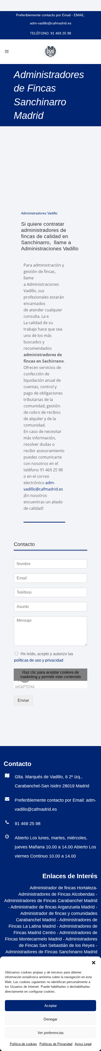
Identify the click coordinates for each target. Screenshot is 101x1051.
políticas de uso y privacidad (38, 660)
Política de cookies (23, 1044)
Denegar (50, 1019)
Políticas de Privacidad (55, 1044)
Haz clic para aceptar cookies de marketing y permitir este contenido (50, 674)
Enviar (23, 700)
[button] (93, 962)
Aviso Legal (83, 1044)
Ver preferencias (51, 1033)
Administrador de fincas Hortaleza (63, 887)
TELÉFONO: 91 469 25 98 (50, 33)
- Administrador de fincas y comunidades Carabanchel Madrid (56, 913)
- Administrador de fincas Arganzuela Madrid (51, 907)
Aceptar (50, 1005)
